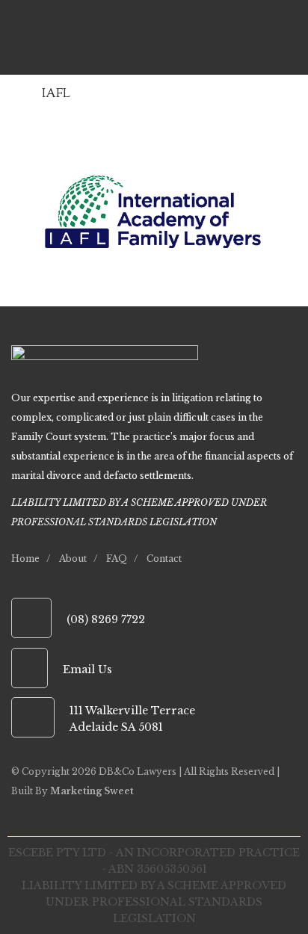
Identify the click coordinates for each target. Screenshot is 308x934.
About (73, 558)
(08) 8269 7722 (106, 619)
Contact (164, 558)
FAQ (116, 558)
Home (25, 558)
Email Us (87, 669)
